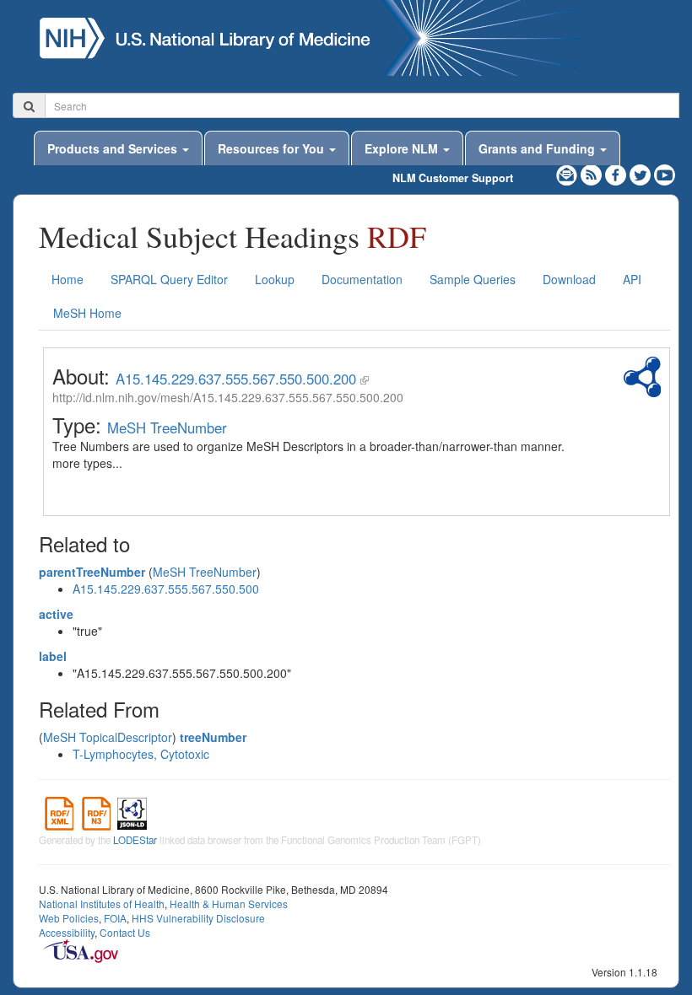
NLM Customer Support (452, 178)
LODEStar (135, 840)
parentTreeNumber (92, 571)
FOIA (115, 918)
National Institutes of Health (102, 903)
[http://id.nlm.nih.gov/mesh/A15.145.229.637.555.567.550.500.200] (364, 378)
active (56, 613)
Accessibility (67, 932)
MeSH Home (87, 312)
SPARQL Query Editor (169, 279)
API (632, 279)
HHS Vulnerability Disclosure (198, 918)
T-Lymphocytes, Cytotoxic (141, 753)
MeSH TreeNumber (167, 427)
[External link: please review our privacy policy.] (617, 172)
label (53, 656)
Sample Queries (473, 279)
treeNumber (213, 737)
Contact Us (125, 932)
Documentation (362, 279)
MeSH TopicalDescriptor (107, 737)
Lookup (275, 279)
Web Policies (69, 918)
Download (569, 279)
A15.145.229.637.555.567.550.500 (166, 588)
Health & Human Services (229, 903)
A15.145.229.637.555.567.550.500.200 (236, 378)
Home (67, 279)
